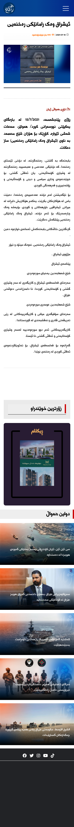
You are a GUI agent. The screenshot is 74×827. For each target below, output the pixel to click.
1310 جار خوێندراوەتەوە (42, 35)
